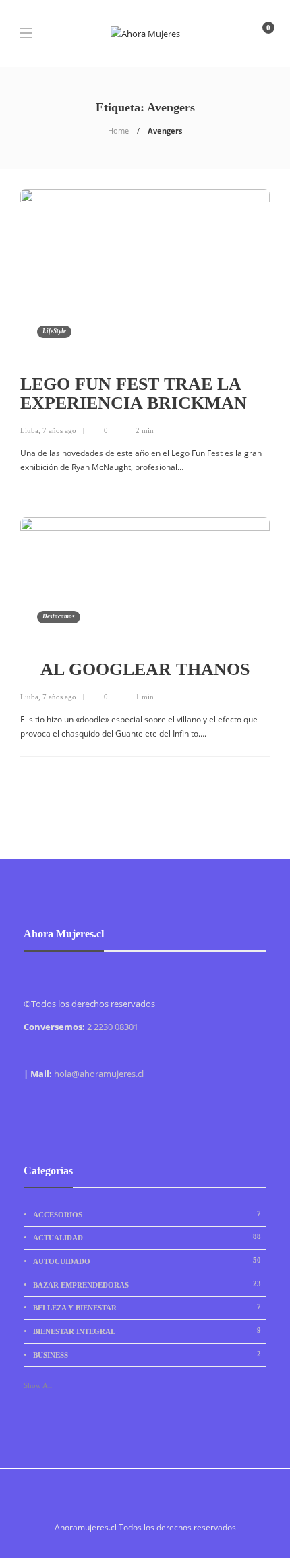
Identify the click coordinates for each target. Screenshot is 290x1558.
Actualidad (147, 1237)
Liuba (29, 430)
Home (118, 130)
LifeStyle (54, 331)
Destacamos (58, 616)
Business (147, 1354)
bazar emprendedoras (147, 1284)
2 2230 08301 (112, 1026)
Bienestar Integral (147, 1330)
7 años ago (59, 430)
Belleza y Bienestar (147, 1307)
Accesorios (147, 1214)
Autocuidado (147, 1260)
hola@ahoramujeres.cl (99, 1074)
